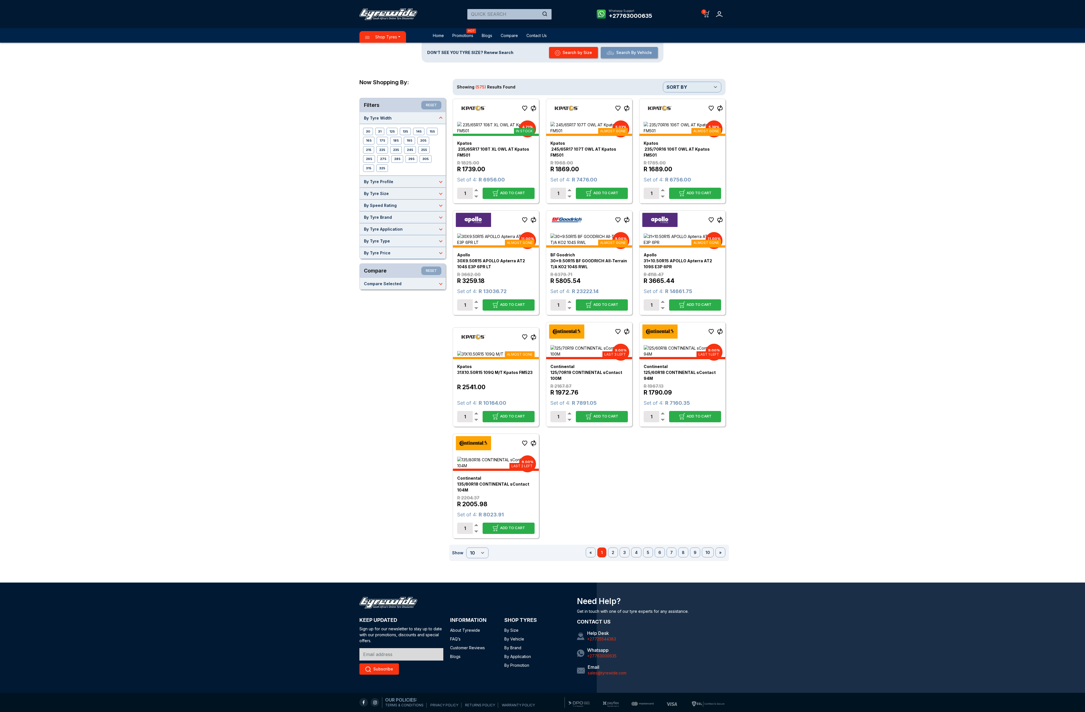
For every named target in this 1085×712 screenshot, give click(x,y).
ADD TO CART (512, 192)
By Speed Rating (404, 205)
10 (708, 552)
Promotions (462, 35)
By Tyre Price (404, 253)
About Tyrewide (465, 630)
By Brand (512, 647)
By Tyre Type (404, 241)
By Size (511, 630)
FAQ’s (455, 639)
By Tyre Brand (404, 217)
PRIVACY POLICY (444, 705)
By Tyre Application (404, 229)
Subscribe (383, 668)
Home (438, 35)
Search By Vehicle (634, 52)
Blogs (487, 35)
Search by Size (577, 52)
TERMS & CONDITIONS (404, 705)
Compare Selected (404, 284)
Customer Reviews (467, 647)
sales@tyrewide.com (607, 672)
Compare (509, 35)
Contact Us (536, 35)
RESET (431, 105)
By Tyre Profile (404, 182)
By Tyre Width (404, 118)
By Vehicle (514, 639)
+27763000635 (630, 15)
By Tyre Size (404, 194)
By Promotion (516, 665)
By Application (517, 656)
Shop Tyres (385, 36)
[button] (706, 13)
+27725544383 (601, 639)
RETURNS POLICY (480, 705)
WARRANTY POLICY (518, 705)
